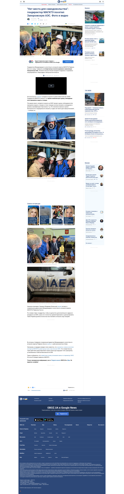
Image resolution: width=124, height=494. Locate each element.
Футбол (35, 433)
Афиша (35, 457)
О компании (36, 398)
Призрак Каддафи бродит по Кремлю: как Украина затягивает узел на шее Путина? (90, 167)
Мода (56, 457)
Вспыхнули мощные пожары (91, 113)
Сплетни (42, 457)
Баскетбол (43, 433)
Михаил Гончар (89, 188)
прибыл (49, 344)
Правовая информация (67, 398)
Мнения (87, 163)
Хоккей (50, 433)
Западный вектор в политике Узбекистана (91, 236)
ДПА (58, 437)
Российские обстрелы (78, 4)
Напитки (43, 445)
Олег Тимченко (33, 18)
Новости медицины (38, 453)
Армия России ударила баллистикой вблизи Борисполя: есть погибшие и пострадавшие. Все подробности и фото (93, 120)
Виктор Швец (88, 170)
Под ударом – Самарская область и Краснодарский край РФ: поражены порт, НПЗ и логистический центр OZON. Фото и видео (94, 109)
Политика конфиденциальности (84, 398)
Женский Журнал (64, 457)
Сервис (60, 441)
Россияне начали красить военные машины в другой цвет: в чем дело (91, 53)
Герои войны (44, 4)
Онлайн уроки (50, 437)
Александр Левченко (89, 239)
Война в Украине (51, 4)
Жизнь (55, 425)
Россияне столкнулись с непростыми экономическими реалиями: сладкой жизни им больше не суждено (92, 213)
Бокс (57, 433)
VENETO (70, 4)
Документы (51, 400)
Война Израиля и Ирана (62, 4)
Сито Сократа (88, 216)
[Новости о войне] (65, 390)
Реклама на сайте (37, 400)
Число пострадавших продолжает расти (93, 135)
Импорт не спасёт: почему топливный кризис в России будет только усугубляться (92, 185)
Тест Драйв (36, 441)
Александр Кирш (89, 224)
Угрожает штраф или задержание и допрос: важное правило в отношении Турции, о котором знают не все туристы (94, 27)
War (38, 18)
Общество (89, 425)
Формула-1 (64, 433)
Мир (43, 425)
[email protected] (35, 484)
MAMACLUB (48, 453)
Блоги (77, 425)
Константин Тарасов (89, 179)
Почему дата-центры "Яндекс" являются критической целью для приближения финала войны (92, 176)
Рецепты (36, 445)
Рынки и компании (38, 449)
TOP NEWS (88, 90)
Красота (49, 457)
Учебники (42, 437)
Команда (50, 398)
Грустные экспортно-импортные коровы (91, 229)
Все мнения (88, 243)
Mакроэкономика (49, 449)
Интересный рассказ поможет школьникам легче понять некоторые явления (91, 45)
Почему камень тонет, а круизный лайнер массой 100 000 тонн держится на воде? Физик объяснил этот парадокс (91, 40)
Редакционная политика (35, 390)
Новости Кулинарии (53, 445)
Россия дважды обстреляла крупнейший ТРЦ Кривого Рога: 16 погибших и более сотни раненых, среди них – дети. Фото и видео (94, 132)
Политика (33, 425)
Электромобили (46, 441)
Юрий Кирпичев (89, 232)
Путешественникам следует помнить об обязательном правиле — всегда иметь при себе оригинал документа (94, 32)
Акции (54, 441)
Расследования (68, 425)
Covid (55, 453)
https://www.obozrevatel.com (62, 463)
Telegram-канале (55, 360)
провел (59, 306)
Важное (87, 8)
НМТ (69, 437)
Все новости (101, 425)
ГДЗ (35, 437)
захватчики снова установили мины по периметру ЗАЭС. (57, 355)
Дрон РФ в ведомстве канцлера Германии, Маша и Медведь (91, 221)
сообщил (39, 96)
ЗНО (63, 437)
